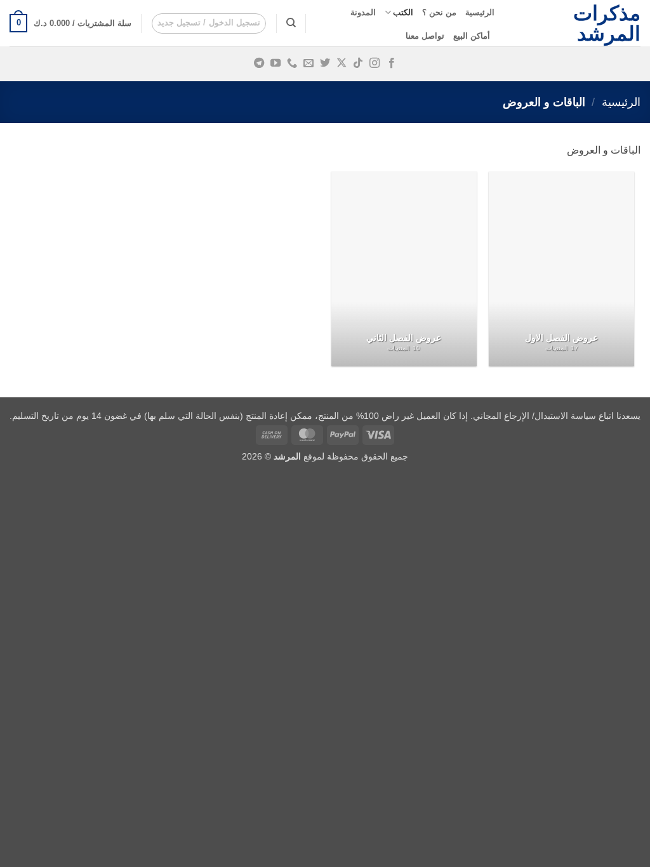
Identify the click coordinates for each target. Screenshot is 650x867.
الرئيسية (479, 12)
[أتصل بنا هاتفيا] (292, 63)
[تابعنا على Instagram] (374, 63)
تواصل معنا (425, 36)
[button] (209, 23)
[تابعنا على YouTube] (275, 63)
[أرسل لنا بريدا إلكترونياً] (308, 63)
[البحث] (291, 23)
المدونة (363, 12)
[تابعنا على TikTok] (358, 63)
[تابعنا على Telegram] (258, 63)
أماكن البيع (471, 36)
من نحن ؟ (439, 12)
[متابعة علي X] (341, 63)
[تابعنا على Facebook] (391, 63)
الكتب (403, 12)
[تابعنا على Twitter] (325, 63)
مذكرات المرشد (606, 23)
